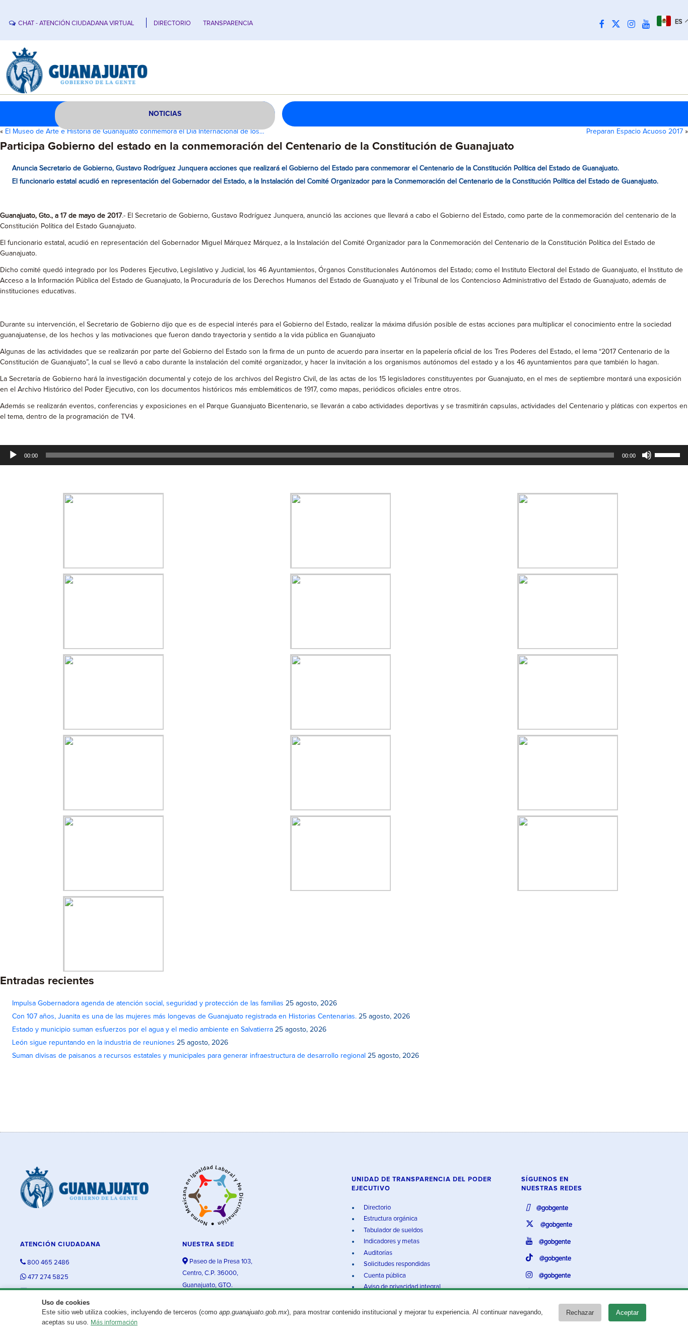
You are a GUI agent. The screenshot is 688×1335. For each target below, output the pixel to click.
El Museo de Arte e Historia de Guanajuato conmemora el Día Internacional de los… (134, 131)
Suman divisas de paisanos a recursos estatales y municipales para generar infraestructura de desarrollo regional (189, 1055)
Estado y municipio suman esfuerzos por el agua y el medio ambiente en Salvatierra (142, 1029)
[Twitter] (618, 24)
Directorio (376, 1207)
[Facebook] (604, 24)
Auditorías (377, 1253)
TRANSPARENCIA (228, 23)
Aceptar (627, 1312)
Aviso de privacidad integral (401, 1287)
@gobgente (551, 1208)
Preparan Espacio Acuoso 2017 (634, 131)
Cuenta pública (384, 1276)
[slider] (669, 454)
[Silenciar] (647, 455)
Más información (114, 1322)
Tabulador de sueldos (392, 1230)
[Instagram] (634, 24)
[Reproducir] (13, 455)
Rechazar (580, 1312)
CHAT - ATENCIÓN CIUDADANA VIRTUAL (76, 23)
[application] (344, 455)
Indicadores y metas (391, 1241)
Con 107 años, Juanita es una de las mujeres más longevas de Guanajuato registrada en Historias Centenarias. (184, 1016)
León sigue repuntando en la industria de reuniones (93, 1042)
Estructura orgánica (390, 1219)
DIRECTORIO (172, 23)
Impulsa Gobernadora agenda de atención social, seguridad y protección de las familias (148, 1003)
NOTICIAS (165, 113)
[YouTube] (648, 24)
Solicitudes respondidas (396, 1264)
